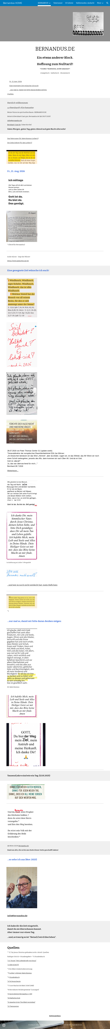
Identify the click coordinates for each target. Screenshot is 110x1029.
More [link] (99, 3)
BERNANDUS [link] (43, 3)
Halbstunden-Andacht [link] (85, 3)
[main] (55, 59)
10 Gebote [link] (69, 3)
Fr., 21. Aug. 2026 (15, 81)
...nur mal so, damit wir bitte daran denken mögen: (28, 90)
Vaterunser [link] (58, 3)
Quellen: (10, 94)
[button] (107, 3)
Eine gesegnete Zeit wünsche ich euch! (24, 86)
